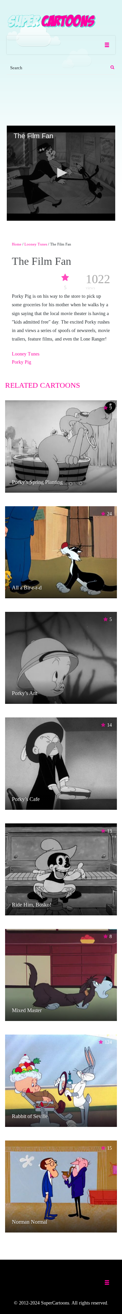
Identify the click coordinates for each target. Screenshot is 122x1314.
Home (16, 244)
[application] (61, 173)
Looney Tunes (35, 244)
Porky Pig (21, 362)
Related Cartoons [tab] (42, 385)
